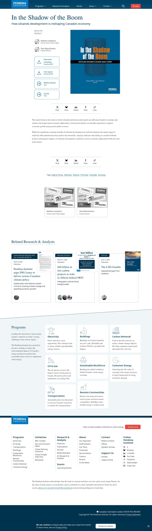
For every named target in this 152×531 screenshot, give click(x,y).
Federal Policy (57, 175)
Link (94, 110)
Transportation (19, 447)
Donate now (133, 427)
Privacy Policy (61, 527)
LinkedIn (130, 453)
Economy (101, 175)
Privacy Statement (133, 514)
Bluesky (130, 450)
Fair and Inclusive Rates (42, 445)
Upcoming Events (64, 468)
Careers (82, 456)
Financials (83, 450)
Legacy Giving (107, 460)
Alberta (76, 175)
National (68, 175)
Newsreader (132, 462)
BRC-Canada (40, 441)
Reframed (39, 460)
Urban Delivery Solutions (41, 450)
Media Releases (63, 453)
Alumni (82, 459)
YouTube (130, 456)
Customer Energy (20, 467)
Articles (60, 450)
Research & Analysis (61, 6)
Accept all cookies (105, 526)
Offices (104, 444)
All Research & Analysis (63, 457)
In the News (84, 462)
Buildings (17, 450)
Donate (136, 6)
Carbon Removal (20, 464)
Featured (61, 443)
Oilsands (93, 175)
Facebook (131, 459)
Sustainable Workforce (18, 454)
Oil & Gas (84, 175)
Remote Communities (18, 459)
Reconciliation (85, 453)
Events (79, 6)
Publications (62, 446)
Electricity (17, 441)
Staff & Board (84, 444)
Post (57, 110)
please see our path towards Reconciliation (55, 488)
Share (76, 110)
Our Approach (85, 441)
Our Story (83, 447)
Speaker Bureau (108, 447)
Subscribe (131, 466)
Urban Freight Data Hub (41, 455)
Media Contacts (107, 441)
